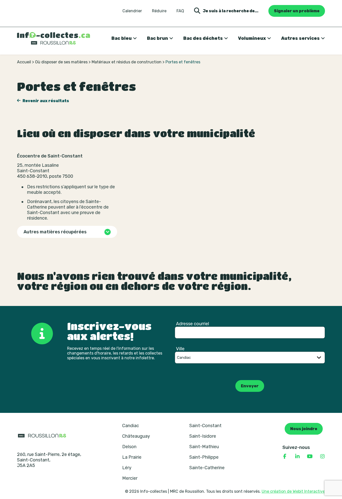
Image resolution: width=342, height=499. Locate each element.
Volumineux (252, 38)
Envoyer (250, 386)
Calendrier (132, 11)
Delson (129, 446)
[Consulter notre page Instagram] (322, 456)
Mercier (129, 478)
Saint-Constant (205, 425)
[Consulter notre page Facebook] (284, 456)
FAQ (180, 11)
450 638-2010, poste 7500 (45, 176)
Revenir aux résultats (45, 100)
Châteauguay (136, 436)
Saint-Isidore (202, 436)
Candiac (130, 425)
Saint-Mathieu (204, 446)
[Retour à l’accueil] (53, 38)
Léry (126, 467)
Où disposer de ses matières (61, 62)
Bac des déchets (203, 38)
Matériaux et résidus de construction (126, 62)
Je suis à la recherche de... (230, 11)
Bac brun (157, 38)
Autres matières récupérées (55, 232)
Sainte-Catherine (207, 467)
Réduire (159, 11)
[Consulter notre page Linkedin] (297, 456)
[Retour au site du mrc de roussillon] (42, 435)
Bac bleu (121, 38)
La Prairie (131, 457)
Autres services (300, 38)
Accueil (24, 62)
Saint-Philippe (204, 457)
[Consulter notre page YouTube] (309, 456)
